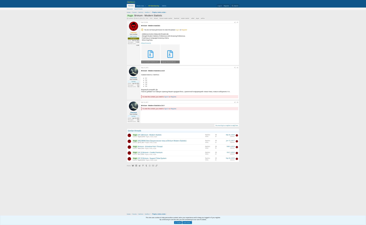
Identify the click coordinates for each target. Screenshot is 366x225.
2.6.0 (151, 18)
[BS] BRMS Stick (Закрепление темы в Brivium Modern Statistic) (162, 141)
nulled (192, 18)
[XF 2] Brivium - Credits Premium (150, 152)
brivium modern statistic (166, 18)
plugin (197, 18)
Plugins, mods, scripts (151, 136)
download (176, 18)
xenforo (203, 18)
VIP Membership (153, 6)
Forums (131, 6)
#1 (237, 22)
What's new (140, 6)
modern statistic (185, 18)
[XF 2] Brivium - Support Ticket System (152, 158)
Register (184, 30)
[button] (145, 6)
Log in (177, 30)
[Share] (235, 22)
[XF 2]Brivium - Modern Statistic (150, 135)
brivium (156, 18)
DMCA (164, 6)
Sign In (166, 97)
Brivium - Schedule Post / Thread (150, 146)
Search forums (138, 9)
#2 (237, 67)
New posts (130, 9)
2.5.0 (147, 18)
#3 (237, 102)
